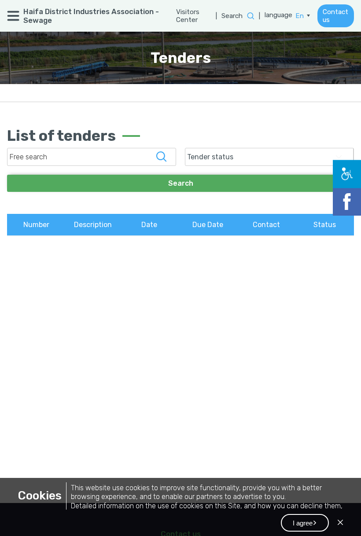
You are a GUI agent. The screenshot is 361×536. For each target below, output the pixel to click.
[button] (305, 523)
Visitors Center (186, 16)
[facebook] (351, 197)
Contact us (336, 16)
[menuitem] (303, 16)
